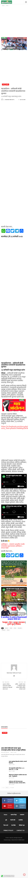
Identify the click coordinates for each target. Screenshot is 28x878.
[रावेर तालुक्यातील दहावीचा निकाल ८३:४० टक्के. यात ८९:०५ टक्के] (4, 769)
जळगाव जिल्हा (4, 732)
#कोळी (11, 628)
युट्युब (16, 622)
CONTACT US (20, 830)
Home (5, 814)
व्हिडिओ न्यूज (22, 825)
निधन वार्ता (6, 825)
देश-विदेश (13, 825)
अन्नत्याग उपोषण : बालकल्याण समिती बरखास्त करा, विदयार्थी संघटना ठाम (7, 686)
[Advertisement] (14, 21)
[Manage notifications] (24, 874)
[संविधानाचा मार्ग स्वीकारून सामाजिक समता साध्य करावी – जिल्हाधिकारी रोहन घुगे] (4, 776)
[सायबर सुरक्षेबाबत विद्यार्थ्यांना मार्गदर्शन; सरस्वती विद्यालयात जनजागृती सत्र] (4, 763)
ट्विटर (11, 622)
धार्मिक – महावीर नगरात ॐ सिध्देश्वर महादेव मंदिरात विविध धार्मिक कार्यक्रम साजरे (20, 686)
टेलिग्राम (18, 624)
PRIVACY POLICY (8, 830)
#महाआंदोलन (20, 628)
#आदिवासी (6, 628)
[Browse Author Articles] (14, 667)
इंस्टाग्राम (22, 622)
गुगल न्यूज (10, 624)
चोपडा (3, 84)
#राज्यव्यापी (3, 630)
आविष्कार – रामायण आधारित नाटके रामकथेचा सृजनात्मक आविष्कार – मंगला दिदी (13, 546)
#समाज (8, 630)
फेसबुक (5, 622)
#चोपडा (15, 628)
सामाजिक (7, 84)
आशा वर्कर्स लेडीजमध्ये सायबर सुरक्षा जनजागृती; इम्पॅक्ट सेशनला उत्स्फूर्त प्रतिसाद (13, 749)
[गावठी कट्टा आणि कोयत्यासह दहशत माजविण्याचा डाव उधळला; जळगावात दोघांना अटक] (4, 783)
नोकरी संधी (12, 820)
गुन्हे (6, 820)
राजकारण (22, 814)
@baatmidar (17, 793)
